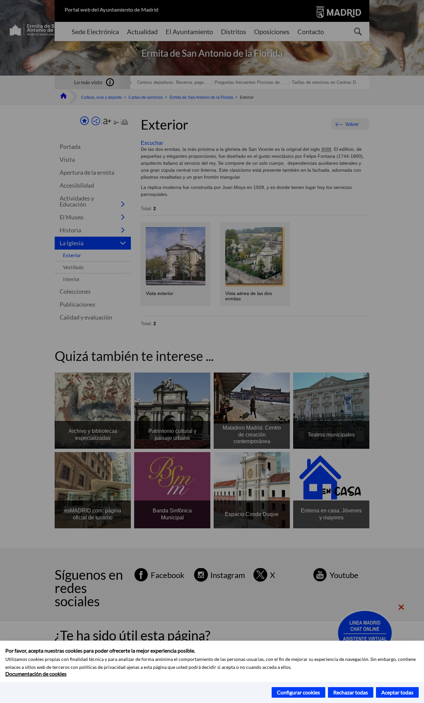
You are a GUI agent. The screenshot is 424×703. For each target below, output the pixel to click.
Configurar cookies (298, 692)
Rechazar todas (350, 692)
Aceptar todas (397, 692)
